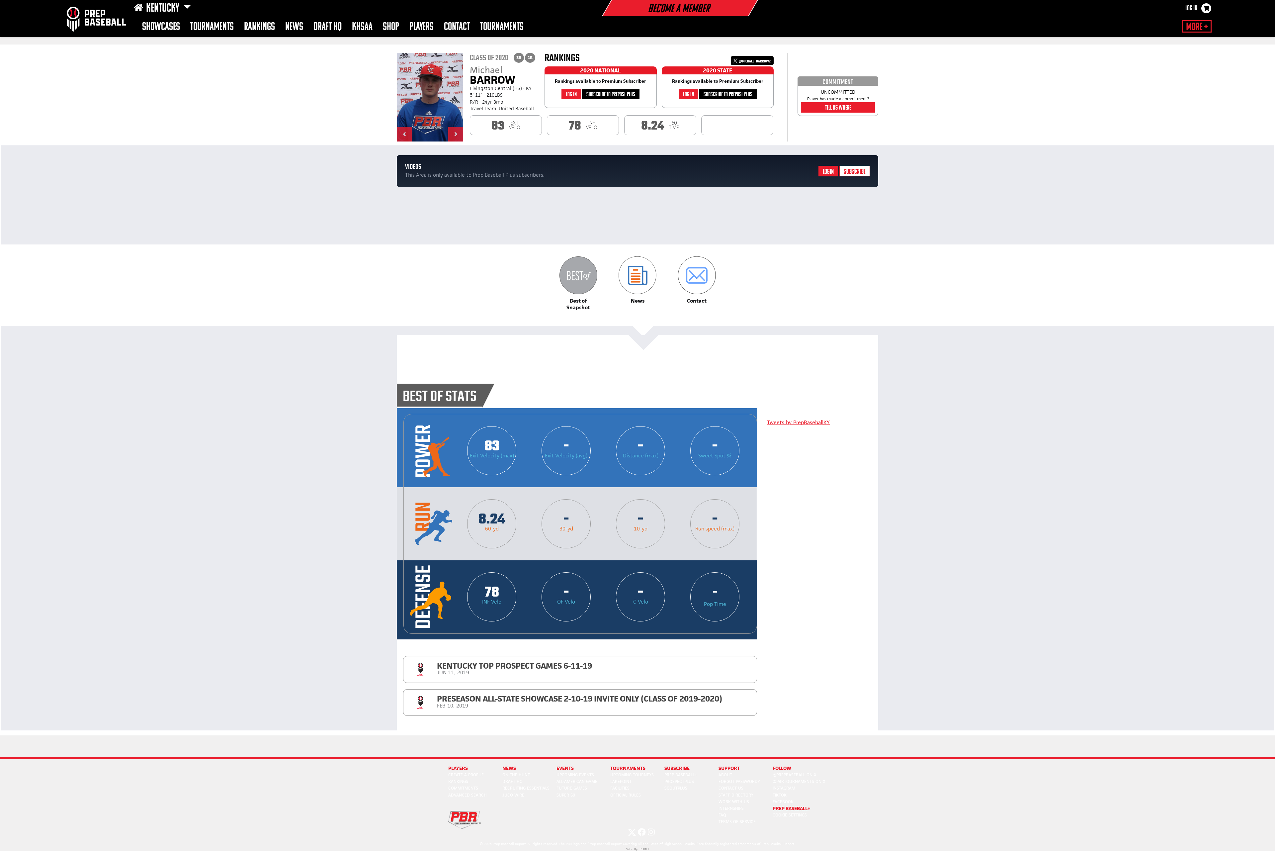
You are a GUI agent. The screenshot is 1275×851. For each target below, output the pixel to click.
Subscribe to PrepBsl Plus (610, 95)
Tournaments (212, 27)
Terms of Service (737, 821)
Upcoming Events (575, 775)
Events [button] (565, 768)
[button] (404, 134)
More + (1197, 27)
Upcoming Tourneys (632, 775)
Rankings (259, 27)
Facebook (783, 801)
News (294, 27)
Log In (1191, 8)
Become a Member (679, 9)
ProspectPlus (679, 781)
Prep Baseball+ (680, 775)
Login (828, 171)
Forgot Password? (739, 781)
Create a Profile (466, 775)
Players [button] (421, 27)
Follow (782, 768)
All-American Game (576, 781)
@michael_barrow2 (754, 61)
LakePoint (621, 781)
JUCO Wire (513, 795)
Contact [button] (457, 27)
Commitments (463, 788)
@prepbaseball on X (794, 775)
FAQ (722, 815)
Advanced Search (467, 795)
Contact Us (731, 788)
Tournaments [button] (502, 27)
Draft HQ (327, 27)
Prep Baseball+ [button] (791, 808)
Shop (391, 27)
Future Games (571, 788)
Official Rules (625, 795)
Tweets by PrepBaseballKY (798, 422)
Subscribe (855, 171)
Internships (731, 808)
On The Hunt (516, 775)
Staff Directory (736, 795)
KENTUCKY (163, 9)
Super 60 (565, 795)
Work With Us (734, 801)
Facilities (620, 788)
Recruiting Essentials (526, 788)
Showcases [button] (161, 27)
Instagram (784, 788)
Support (729, 768)
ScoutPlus (675, 788)
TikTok (780, 795)
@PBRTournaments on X (799, 781)
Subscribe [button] (677, 768)
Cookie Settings (790, 815)
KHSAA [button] (362, 27)
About (725, 775)
